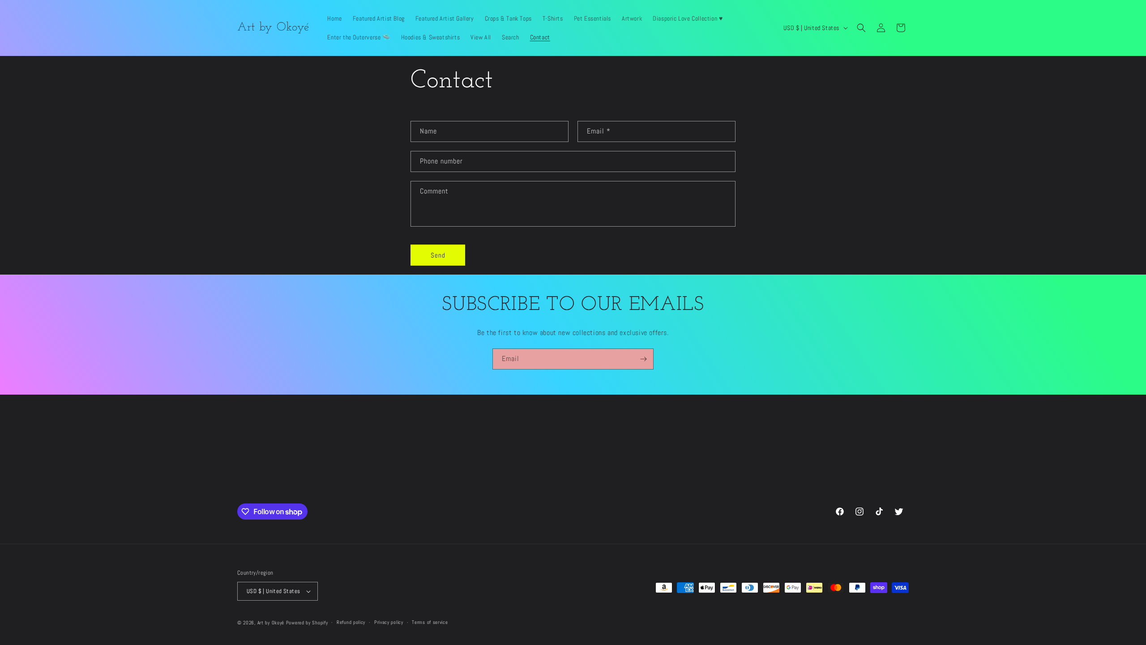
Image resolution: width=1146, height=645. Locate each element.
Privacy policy (388, 622)
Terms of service (430, 622)
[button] (861, 28)
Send (438, 255)
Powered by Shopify (307, 622)
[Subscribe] (643, 359)
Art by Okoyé (270, 622)
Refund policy (351, 622)
